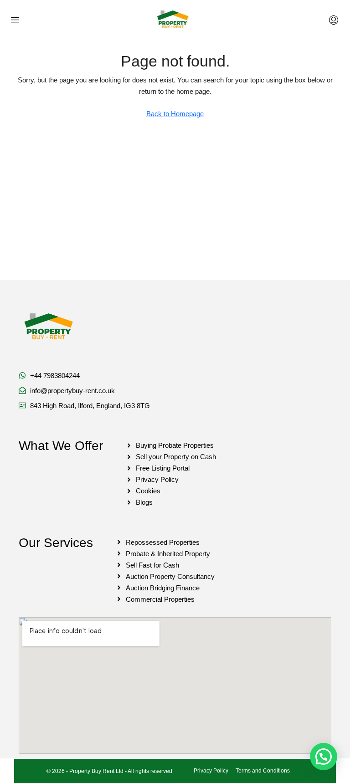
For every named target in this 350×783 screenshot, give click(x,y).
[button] (323, 756)
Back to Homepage (175, 114)
